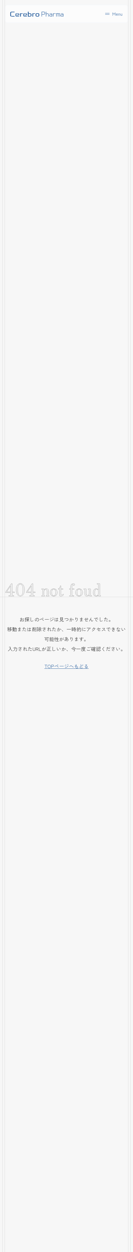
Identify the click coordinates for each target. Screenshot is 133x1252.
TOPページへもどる (67, 666)
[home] (36, 14)
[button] (113, 14)
